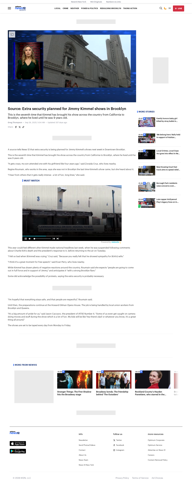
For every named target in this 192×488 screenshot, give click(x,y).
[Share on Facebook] (16, 127)
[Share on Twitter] (20, 127)
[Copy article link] (23, 127)
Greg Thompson (15, 123)
